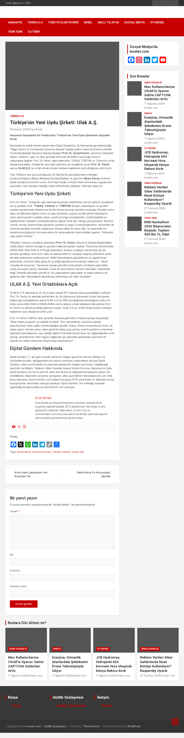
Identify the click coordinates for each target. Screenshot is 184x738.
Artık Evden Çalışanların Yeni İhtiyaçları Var (30, 474)
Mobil (88, 22)
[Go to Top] (175, 721)
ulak (81, 451)
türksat (66, 451)
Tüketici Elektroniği (63, 22)
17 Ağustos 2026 (154, 103)
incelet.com (151, 107)
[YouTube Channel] (163, 60)
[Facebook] (131, 60)
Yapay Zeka (150, 218)
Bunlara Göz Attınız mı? (27, 623)
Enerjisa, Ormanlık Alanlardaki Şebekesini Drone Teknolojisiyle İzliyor (158, 125)
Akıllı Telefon (108, 22)
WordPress (134, 726)
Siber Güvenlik (153, 82)
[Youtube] (13, 427)
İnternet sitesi (18, 586)
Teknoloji (35, 22)
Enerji (148, 113)
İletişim (34, 31)
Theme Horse (91, 726)
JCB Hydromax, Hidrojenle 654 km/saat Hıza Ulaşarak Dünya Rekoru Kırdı (156, 160)
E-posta (14, 570)
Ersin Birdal (35, 129)
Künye (16, 705)
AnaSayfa (15, 22)
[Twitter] (19, 427)
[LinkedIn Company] (147, 60)
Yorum (15, 511)
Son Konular (140, 76)
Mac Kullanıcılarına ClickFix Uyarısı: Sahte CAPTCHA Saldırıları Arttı (159, 93)
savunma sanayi (41, 451)
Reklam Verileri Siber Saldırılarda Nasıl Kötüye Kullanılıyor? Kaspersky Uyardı (158, 195)
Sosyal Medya (134, 22)
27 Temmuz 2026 (154, 208)
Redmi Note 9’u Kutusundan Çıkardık (93, 474)
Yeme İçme (15, 31)
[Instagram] (24, 427)
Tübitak (56, 451)
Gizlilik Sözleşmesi (71, 705)
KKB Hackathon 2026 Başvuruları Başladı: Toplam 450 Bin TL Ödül (157, 228)
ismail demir (24, 451)
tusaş (75, 451)
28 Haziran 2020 (19, 129)
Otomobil (157, 22)
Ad (11, 554)
